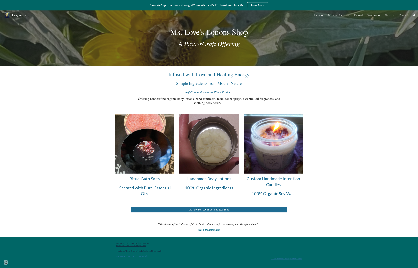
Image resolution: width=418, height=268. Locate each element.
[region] (209, 5)
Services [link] (372, 15)
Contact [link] (403, 15)
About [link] (388, 15)
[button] (414, 15)
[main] (209, 38)
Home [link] (316, 15)
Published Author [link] (337, 15)
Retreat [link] (358, 15)
